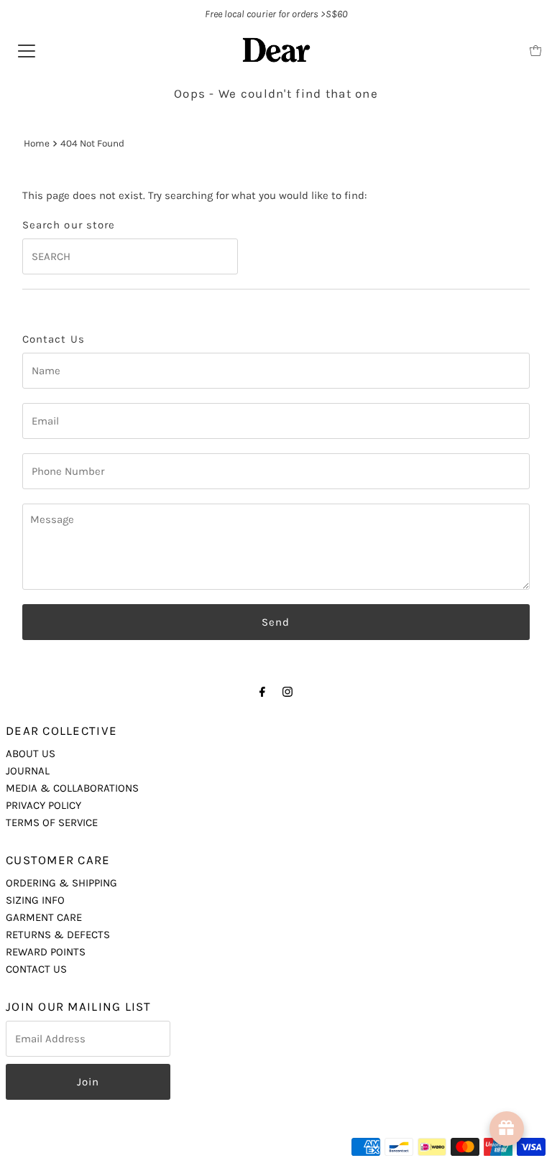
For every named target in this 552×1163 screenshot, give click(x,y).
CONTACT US (36, 969)
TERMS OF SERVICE (52, 822)
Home (37, 143)
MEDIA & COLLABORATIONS (72, 788)
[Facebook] (262, 691)
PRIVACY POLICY (43, 805)
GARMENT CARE (44, 917)
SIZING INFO (35, 900)
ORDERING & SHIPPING (61, 882)
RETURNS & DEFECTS (58, 934)
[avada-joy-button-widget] (507, 1128)
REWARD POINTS (46, 951)
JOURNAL (28, 770)
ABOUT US (30, 753)
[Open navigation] (26, 50)
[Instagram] (287, 691)
